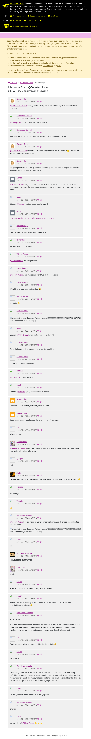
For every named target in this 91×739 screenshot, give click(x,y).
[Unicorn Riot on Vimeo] (30, 20)
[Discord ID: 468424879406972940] (12, 516)
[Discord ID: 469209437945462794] (12, 554)
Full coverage (18, 16)
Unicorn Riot (17, 4)
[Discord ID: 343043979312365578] (12, 255)
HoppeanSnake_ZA (24, 553)
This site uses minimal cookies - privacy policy (47, 735)
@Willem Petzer (16, 184)
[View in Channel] (38, 101)
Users (25, 26)
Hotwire (20, 371)
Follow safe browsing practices (24, 63)
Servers (15, 26)
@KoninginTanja (16, 122)
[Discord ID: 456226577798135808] (12, 400)
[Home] (5, 26)
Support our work (37, 16)
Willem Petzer (22, 254)
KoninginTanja (23, 99)
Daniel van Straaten (25, 515)
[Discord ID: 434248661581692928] (12, 443)
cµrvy (19, 472)
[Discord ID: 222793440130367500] (12, 428)
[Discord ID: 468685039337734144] (12, 372)
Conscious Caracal (24, 116)
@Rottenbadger (16, 260)
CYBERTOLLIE (22, 311)
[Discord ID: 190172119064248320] (12, 312)
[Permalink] (41, 101)
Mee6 (19, 197)
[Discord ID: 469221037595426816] (12, 100)
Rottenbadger (22, 225)
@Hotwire (21, 391)
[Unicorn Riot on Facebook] (25, 20)
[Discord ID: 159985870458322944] (12, 198)
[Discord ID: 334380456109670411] (12, 227)
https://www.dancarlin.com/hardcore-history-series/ (32, 218)
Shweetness (22, 441)
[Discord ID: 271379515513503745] (12, 117)
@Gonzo (20, 204)
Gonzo (19, 178)
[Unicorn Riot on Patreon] (41, 20)
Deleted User (27, 82)
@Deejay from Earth (18, 448)
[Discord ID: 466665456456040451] (12, 179)
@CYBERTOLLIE (23, 335)
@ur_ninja (16, 20)
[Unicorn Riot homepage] (5, 5)
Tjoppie (20, 458)
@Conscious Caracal (18, 105)
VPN (59, 65)
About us (54, 16)
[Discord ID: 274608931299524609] (12, 460)
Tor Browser (48, 65)
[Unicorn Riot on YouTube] (35, 20)
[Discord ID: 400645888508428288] (12, 474)
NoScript (70, 63)
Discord (13, 82)
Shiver (19, 427)
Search (34, 26)
